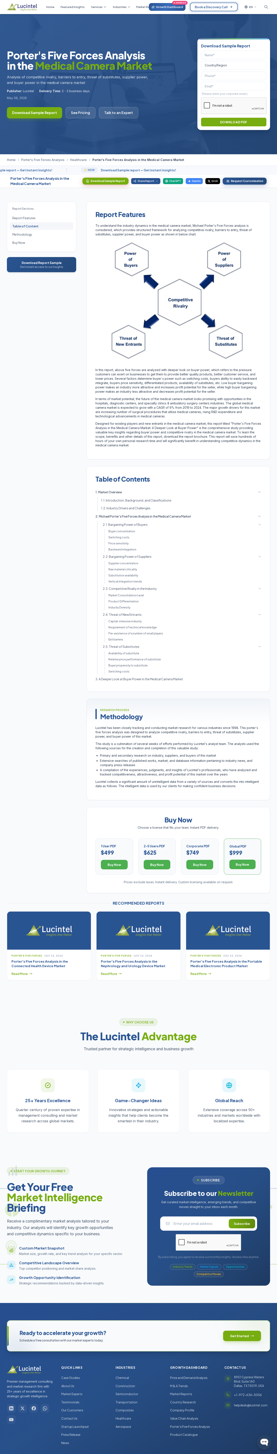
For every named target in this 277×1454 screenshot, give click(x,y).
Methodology (22, 234)
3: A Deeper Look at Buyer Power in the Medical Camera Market (139, 679)
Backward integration (122, 549)
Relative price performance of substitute (134, 659)
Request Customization (247, 181)
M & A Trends (179, 1386)
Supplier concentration (123, 563)
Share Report (146, 181)
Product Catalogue (184, 1434)
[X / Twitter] (22, 1408)
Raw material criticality (122, 569)
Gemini (196, 181)
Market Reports (181, 1394)
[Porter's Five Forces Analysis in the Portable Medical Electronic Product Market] (228, 931)
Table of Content (25, 226)
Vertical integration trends (125, 581)
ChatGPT (175, 181)
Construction (125, 1386)
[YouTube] (11, 1419)
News (65, 1443)
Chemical (122, 1378)
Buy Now (18, 242)
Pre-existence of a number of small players (135, 633)
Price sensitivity (118, 543)
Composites (125, 1410)
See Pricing (80, 112)
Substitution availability (123, 575)
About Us (67, 1386)
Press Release (71, 1434)
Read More (19, 974)
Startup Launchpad (75, 1426)
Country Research (183, 1402)
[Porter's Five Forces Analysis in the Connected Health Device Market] (49, 931)
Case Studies (70, 1378)
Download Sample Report (34, 112)
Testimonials (70, 1402)
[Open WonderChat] (264, 1442)
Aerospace (123, 1426)
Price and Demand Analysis (189, 1378)
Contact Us (69, 1418)
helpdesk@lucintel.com (250, 1405)
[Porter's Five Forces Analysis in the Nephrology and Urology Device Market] (138, 931)
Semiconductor (127, 1394)
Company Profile (182, 1410)
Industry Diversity (119, 607)
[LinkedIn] (11, 1408)
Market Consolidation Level (126, 595)
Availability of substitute (123, 653)
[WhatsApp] (45, 1408)
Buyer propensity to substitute (128, 665)
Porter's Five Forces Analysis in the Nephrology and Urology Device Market (133, 963)
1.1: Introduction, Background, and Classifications (136, 500)
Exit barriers (115, 639)
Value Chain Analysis (184, 1418)
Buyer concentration (121, 531)
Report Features (23, 218)
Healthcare (78, 160)
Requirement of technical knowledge (132, 627)
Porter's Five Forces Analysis (42, 160)
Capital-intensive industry (125, 621)
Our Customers (72, 1410)
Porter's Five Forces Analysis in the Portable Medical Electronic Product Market (226, 963)
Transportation (126, 1402)
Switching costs (118, 537)
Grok (214, 181)
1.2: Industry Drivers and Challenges (125, 508)
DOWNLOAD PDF (233, 122)
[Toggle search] (266, 7)
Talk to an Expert (118, 112)
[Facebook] (33, 1408)
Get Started (239, 1336)
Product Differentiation (123, 601)
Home (11, 160)
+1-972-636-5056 (248, 1395)
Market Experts (71, 1394)
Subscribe (242, 1224)
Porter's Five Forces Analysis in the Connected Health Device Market (39, 963)
